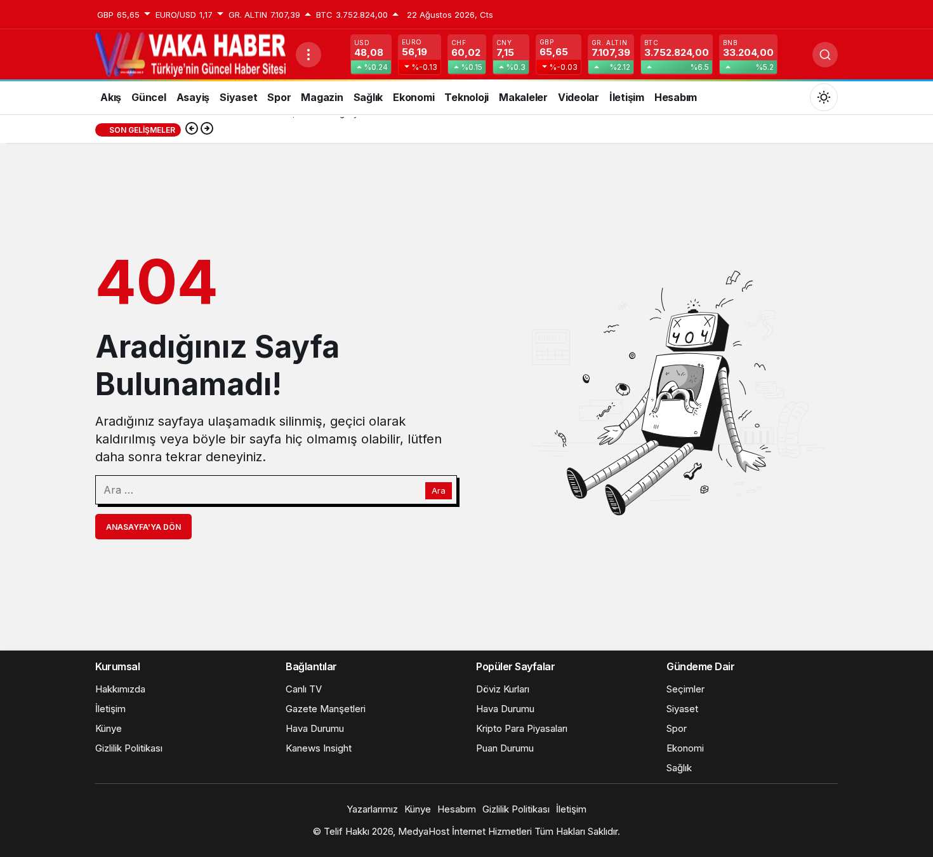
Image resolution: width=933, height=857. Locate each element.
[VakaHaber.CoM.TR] (190, 53)
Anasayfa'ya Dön (143, 527)
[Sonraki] (207, 129)
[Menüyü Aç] (308, 54)
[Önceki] (191, 129)
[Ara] (825, 54)
